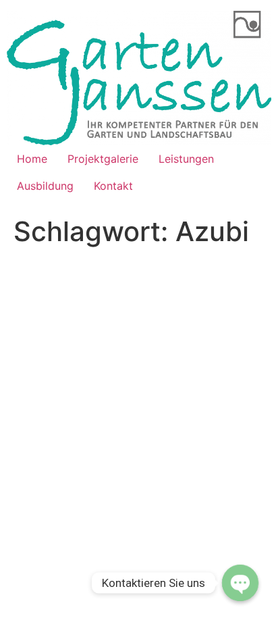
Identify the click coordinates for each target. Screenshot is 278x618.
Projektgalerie (102, 158)
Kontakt (113, 185)
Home (32, 158)
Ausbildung (45, 185)
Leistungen (186, 158)
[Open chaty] (240, 583)
